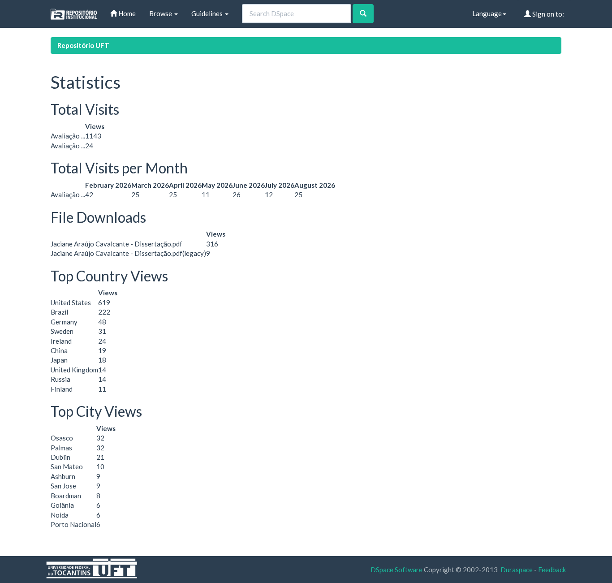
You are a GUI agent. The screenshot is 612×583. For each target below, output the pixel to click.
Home (126, 13)
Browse (161, 13)
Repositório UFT (83, 45)
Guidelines (207, 13)
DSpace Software (396, 570)
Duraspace (516, 570)
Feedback (552, 570)
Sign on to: (547, 14)
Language (487, 13)
